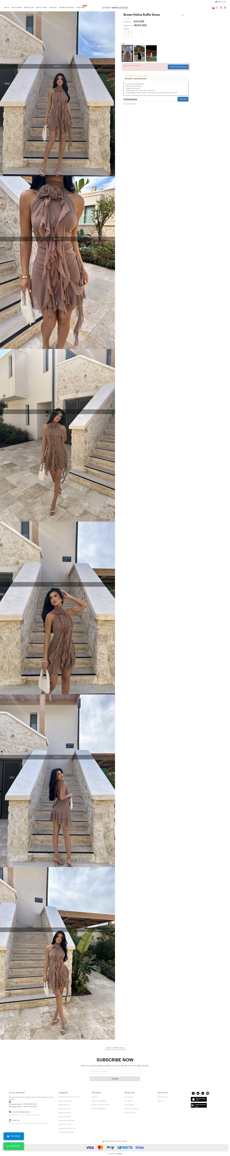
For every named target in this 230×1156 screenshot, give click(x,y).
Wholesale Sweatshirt (66, 1120)
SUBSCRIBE (115, 1078)
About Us (161, 1101)
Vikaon (119, 1153)
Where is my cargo (131, 1108)
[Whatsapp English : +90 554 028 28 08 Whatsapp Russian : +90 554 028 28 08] (32, 1102)
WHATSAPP (15, 1146)
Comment (183, 99)
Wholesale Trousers (65, 1132)
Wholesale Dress (64, 1112)
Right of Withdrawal (99, 1101)
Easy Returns (129, 1105)
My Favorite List (130, 1112)
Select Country (115, 1048)
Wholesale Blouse (65, 1101)
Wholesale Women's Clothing (69, 1097)
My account (129, 1097)
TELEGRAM (15, 1136)
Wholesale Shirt (64, 1116)
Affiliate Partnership (99, 1108)
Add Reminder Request (178, 67)
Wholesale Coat (64, 1105)
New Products (163, 1097)
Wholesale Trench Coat (67, 1128)
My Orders (128, 1101)
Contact (95, 1097)
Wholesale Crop (64, 1108)
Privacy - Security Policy (100, 1105)
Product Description (135, 79)
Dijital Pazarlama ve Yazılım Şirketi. (116, 1141)
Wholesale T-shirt (64, 1124)
